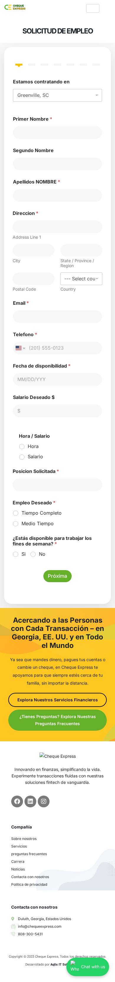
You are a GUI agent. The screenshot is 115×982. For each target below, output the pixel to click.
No (42, 554)
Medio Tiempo (38, 523)
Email (21, 303)
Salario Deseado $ (34, 397)
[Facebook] (17, 801)
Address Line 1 (27, 237)
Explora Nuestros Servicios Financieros (57, 699)
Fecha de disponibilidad (41, 366)
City (16, 260)
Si (24, 554)
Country (68, 289)
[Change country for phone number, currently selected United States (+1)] (20, 348)
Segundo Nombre (33, 150)
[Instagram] (44, 801)
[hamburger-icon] (92, 8)
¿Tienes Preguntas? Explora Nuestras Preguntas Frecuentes (57, 720)
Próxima (57, 576)
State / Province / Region (77, 263)
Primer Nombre (32, 119)
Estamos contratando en (41, 82)
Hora (33, 446)
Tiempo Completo (42, 513)
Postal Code (24, 289)
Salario (35, 456)
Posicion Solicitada (36, 471)
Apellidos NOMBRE (36, 182)
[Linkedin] (30, 801)
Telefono (25, 334)
